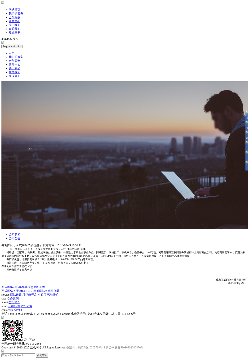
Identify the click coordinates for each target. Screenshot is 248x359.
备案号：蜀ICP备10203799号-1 (85, 347)
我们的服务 (16, 13)
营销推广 (53, 294)
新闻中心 (14, 21)
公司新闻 (14, 234)
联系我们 (14, 28)
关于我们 (14, 25)
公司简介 (14, 302)
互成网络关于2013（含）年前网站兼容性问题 (30, 290)
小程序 (42, 294)
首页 (12, 53)
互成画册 (14, 32)
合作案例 (14, 17)
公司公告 (14, 238)
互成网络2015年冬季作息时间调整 (23, 287)
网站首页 (14, 9)
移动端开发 (30, 294)
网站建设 (16, 294)
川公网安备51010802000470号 (125, 347)
